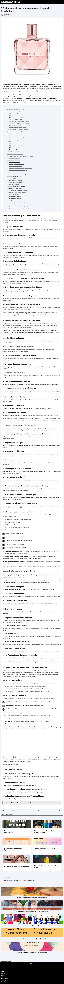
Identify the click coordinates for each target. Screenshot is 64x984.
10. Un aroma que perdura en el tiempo (18, 174)
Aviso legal (3, 973)
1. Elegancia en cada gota (14, 111)
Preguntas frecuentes (11, 201)
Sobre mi (3, 981)
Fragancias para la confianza (15, 196)
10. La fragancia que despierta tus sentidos (18, 190)
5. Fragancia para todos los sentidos (17, 186)
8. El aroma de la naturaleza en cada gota (18, 170)
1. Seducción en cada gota (14, 134)
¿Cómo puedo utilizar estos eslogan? (17, 203)
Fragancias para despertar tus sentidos (15, 154)
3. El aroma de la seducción (15, 115)
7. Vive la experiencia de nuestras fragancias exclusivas (20, 168)
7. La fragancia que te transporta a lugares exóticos (19, 123)
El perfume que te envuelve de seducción (15, 132)
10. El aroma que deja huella (16, 151)
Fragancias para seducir (14, 194)
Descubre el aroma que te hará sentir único (16, 109)
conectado (15, 881)
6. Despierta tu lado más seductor (16, 144)
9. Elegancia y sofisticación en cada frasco (18, 172)
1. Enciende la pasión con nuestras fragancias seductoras (21, 156)
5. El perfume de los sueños (15, 142)
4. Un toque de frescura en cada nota (17, 117)
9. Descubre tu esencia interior (15, 188)
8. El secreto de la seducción (15, 148)
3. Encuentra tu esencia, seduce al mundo (18, 138)
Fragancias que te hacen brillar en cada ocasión (17, 192)
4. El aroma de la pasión (14, 184)
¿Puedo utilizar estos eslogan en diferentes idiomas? (20, 209)
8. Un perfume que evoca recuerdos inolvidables (19, 125)
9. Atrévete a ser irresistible (15, 150)
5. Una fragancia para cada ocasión (16, 164)
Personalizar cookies (5, 976)
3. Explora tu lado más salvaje (15, 182)
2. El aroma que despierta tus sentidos (17, 136)
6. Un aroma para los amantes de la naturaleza (19, 121)
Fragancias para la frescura (15, 198)
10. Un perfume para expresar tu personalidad (19, 129)
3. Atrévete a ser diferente (14, 160)
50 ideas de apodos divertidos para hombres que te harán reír (14, 810)
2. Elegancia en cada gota (14, 158)
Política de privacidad (5, 980)
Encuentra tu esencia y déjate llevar (14, 176)
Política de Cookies (4, 978)
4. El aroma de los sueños (14, 162)
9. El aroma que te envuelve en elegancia (17, 127)
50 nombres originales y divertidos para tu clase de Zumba (50, 810)
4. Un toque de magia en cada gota (16, 140)
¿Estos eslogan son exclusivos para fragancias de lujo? (20, 207)
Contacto (3, 975)
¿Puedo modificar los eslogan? (15, 205)
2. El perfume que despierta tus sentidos (17, 113)
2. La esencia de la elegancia (15, 180)
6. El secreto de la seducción (15, 166)
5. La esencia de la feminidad (15, 119)
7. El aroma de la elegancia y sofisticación (18, 146)
